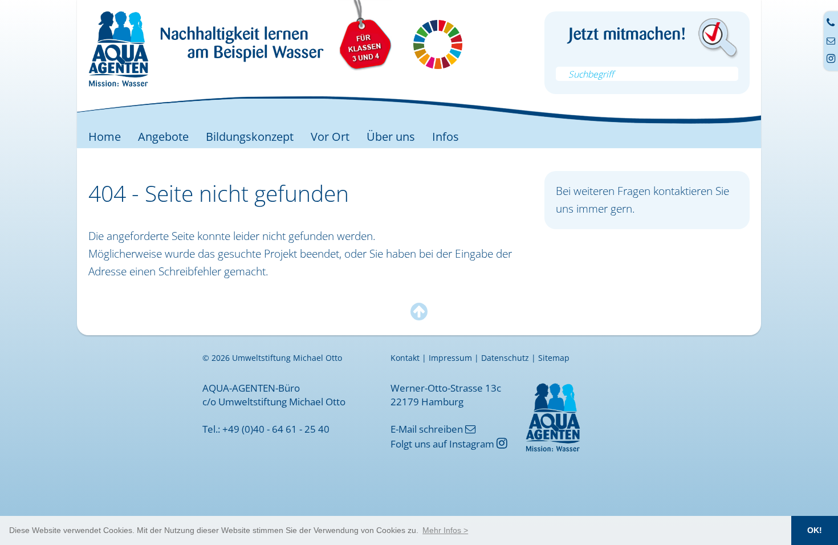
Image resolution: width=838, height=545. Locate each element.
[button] (445, 530)
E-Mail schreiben (432, 429)
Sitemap (553, 358)
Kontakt (405, 358)
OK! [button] (814, 530)
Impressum (450, 358)
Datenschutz (505, 358)
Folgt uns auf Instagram (448, 443)
